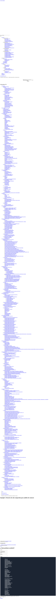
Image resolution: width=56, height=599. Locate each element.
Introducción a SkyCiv (6, 86)
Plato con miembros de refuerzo (8, 433)
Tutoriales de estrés (5, 456)
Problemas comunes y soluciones (7, 236)
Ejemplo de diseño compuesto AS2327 (9, 234)
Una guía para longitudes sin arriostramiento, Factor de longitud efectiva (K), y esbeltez (15, 221)
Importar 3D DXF (7, 395)
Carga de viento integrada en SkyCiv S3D (10, 254)
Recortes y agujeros (7, 181)
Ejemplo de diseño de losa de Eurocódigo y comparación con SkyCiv (13, 217)
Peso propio (6, 141)
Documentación (6, 593)
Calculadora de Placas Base (8, 584)
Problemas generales (7, 238)
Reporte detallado (7, 314)
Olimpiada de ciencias (6, 481)
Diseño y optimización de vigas (7, 112)
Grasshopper (6, 385)
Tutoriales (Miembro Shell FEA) (7, 374)
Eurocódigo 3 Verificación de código (9, 230)
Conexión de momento (7, 463)
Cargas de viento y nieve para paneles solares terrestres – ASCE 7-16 (13, 417)
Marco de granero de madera (8, 425)
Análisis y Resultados (6, 363)
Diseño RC (6, 152)
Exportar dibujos (7, 168)
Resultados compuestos (7, 191)
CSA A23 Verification (7, 213)
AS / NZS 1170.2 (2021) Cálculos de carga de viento (11, 241)
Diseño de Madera (7, 575)
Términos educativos (7, 106)
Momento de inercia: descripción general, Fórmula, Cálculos (12, 454)
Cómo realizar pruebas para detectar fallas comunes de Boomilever (13, 484)
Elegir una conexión (7, 295)
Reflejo (6, 178)
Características (5, 198)
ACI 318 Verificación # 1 (9, 271)
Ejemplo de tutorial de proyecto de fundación (8, 292)
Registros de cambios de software (9, 97)
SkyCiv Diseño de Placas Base (5, 315)
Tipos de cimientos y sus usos (8, 466)
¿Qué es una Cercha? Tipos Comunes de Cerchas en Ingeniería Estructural (14, 449)
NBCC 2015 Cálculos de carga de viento (10, 244)
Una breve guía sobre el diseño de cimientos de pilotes (11, 467)
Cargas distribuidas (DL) (8, 137)
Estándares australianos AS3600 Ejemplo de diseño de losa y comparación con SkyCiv (15, 216)
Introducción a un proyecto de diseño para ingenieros (11, 489)
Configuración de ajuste (8, 201)
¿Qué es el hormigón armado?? (8, 458)
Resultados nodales (7, 167)
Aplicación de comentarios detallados (9, 388)
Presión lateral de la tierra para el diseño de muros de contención (12, 348)
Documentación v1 (5, 307)
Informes (4, 164)
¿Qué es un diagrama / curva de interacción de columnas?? (12, 459)
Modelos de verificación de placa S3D (8, 428)
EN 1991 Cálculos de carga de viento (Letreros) (10, 248)
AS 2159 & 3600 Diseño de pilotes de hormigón (11, 286)
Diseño (4, 151)
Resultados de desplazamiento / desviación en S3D (11, 158)
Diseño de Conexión (7, 153)
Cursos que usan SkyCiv (8, 480)
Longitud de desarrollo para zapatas (9, 468)
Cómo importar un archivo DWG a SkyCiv (10, 404)
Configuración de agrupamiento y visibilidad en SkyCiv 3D (12, 390)
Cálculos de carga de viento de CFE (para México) (11, 246)
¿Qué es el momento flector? (8, 444)
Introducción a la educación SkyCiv (9, 478)
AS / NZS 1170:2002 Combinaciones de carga (10, 406)
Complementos (5, 386)
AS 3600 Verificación (7, 212)
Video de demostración (7, 116)
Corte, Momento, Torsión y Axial (9, 157)
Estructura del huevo (7, 424)
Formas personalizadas (6, 182)
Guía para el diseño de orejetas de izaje (9, 436)
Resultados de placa (7, 169)
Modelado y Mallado (5, 354)
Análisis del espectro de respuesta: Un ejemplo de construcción (12, 400)
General (6, 203)
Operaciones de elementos (8, 199)
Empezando (4, 170)
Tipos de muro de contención (8, 345)
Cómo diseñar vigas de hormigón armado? (10, 461)
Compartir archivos (7, 92)
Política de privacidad (7, 98)
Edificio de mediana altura (8, 420)
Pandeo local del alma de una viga (9, 368)
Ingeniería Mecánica (7, 570)
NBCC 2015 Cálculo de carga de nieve (9, 260)
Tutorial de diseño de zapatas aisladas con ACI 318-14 (12, 275)
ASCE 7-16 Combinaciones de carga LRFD (10, 407)
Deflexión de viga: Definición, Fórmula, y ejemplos (11, 443)
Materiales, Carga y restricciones (7, 358)
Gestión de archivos (5, 91)
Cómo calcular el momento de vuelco (9, 349)
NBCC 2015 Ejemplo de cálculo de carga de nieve (11, 415)
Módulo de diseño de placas (6, 214)
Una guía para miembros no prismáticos (9, 222)
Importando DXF (7, 184)
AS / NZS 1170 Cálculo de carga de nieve (10, 259)
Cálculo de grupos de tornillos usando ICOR (10, 306)
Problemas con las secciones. (8, 237)
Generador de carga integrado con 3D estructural (11, 139)
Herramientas (6, 173)
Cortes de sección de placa (8, 163)
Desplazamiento (7, 362)
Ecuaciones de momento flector (8, 471)
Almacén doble (7, 423)
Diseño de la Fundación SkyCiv (8, 563)
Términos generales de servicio (8, 101)
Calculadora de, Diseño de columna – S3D (10, 208)
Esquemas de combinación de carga (9, 143)
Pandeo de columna (7, 392)
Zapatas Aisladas (5, 267)
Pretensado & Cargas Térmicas (8, 140)
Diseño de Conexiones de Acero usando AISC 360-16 (9, 302)
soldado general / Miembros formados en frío (10, 369)
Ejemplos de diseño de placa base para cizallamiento (9, 324)
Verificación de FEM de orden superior (9, 396)
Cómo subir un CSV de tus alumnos (9, 479)
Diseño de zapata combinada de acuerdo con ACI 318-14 (13, 291)
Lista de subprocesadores (8, 99)
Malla (5, 357)
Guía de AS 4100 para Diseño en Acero (9, 438)
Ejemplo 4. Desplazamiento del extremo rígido (10, 377)
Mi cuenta (4, 87)
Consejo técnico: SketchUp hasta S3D (9, 397)
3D (3, 185)
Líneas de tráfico (7, 150)
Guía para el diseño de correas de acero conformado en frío (12, 437)
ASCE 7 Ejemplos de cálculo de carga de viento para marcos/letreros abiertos (14, 250)
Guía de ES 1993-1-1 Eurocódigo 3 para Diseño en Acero (12, 439)
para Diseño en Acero (7, 574)
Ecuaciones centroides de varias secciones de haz (11, 470)
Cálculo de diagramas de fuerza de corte (9, 446)
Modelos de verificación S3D (6, 419)
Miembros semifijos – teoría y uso (9, 403)
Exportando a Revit (7, 394)
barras (5, 119)
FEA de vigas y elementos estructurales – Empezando (9, 352)
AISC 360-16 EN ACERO (8, 297)
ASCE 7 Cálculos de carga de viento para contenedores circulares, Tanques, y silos (15, 251)
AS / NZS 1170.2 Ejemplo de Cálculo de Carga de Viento (12, 413)
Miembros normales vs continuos (9, 131)
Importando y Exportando (8, 117)
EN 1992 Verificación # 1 (9, 272)
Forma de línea (6, 183)
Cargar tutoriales (5, 474)
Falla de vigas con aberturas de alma (9, 366)
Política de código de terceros (8, 104)
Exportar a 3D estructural (8, 204)
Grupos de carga (7, 142)
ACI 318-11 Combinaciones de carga (9, 408)
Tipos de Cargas (7, 475)
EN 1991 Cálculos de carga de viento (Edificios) (11, 243)
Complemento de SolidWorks (8, 384)
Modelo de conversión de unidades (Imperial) (10, 426)
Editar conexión (7, 311)
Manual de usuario (7, 269)
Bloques (6, 202)
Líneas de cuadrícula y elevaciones (9, 126)
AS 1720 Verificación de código (9, 233)
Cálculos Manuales (5, 111)
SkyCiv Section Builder (7, 561)
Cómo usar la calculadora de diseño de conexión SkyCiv (10, 296)
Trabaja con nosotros (7, 594)
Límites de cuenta (7, 90)
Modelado (4, 118)
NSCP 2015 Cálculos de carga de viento (10, 245)
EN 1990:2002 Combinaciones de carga (10, 409)
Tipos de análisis (7, 364)
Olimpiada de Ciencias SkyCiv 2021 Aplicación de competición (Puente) (13, 485)
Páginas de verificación (6, 342)
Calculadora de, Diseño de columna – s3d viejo (10, 209)
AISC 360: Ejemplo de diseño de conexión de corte (11, 303)
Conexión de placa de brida (9, 299)
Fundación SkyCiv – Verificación (9, 270)
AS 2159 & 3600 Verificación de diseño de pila (10, 287)
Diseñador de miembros (8, 154)
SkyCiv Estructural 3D (6, 389)
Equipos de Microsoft (7, 383)
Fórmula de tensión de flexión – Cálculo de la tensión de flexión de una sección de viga (15, 457)
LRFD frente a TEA (7, 402)
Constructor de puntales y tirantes (9, 129)
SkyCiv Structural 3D (4, 113)
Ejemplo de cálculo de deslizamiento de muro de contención (12, 350)
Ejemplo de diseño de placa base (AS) (9, 320)
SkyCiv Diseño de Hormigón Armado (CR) (7, 205)
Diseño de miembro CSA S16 (8, 226)
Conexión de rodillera (9, 300)
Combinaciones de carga (6, 405)
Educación (3, 477)
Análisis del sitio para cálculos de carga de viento (11, 255)
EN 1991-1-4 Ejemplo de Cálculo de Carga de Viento (11, 414)
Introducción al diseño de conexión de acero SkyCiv (11, 294)
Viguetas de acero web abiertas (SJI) (9, 135)
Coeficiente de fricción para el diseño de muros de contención (12, 347)
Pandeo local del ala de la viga (8, 367)
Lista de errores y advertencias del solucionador (10, 149)
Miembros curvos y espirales (8, 134)
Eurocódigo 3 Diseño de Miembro (9, 225)
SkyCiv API (3, 378)
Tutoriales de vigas (5, 440)
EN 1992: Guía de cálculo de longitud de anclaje (11, 281)
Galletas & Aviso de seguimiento (9, 105)
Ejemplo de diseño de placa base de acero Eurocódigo (11, 337)
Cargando (4, 410)
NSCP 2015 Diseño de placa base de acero (10, 340)
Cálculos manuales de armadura (8, 162)
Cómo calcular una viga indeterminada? (9, 447)
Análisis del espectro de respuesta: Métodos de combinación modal (13, 401)
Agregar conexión (7, 308)
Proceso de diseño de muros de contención (10, 346)
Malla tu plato (6, 124)
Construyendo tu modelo (6, 108)
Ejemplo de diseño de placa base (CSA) (9, 318)
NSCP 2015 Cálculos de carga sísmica (9, 264)
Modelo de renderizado (7, 313)
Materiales (6, 122)
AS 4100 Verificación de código (9, 231)
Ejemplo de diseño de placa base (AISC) (10, 321)
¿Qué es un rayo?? (7, 441)
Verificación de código (6, 210)
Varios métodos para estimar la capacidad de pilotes (11, 288)
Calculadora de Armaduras (8, 580)
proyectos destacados (5, 472)
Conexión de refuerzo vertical (10, 301)
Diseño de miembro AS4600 (8, 228)
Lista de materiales (7, 387)
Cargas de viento (5, 240)
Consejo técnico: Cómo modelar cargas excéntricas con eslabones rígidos (13, 398)
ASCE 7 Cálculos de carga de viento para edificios (11, 242)
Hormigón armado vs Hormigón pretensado (10, 460)
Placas (5, 123)
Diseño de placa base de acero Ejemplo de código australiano (12, 336)
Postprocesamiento (5, 155)
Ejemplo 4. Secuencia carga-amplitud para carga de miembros (12, 373)
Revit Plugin (6, 382)
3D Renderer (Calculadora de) (7, 110)
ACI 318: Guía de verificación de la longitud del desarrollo (12, 279)
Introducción (6, 268)
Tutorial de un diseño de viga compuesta (10, 235)
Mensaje (1, 554)
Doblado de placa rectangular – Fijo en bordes (10, 430)
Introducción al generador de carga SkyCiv (8, 239)
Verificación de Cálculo (8, 187)
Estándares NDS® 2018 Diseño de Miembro (10, 224)
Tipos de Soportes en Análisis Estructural (10, 448)
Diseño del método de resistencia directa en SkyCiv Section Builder (11, 192)
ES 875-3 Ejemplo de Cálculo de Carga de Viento (11, 416)
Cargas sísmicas (5, 262)
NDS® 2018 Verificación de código (9, 232)
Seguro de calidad (7, 95)
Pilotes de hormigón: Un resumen (9, 283)
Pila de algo (4, 282)
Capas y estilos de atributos (8, 197)
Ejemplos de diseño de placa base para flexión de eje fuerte (10, 332)
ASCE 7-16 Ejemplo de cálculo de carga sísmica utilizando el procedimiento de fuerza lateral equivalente (17, 418)
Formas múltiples (7, 180)
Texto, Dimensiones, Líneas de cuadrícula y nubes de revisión (12, 200)
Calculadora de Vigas (7, 579)
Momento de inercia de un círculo (9, 455)
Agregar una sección (5, 109)
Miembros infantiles (7, 310)
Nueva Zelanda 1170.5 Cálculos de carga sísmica (11, 263)
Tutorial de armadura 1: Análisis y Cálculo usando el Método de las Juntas (14, 450)
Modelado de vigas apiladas (8, 393)
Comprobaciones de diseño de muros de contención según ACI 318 (13, 351)
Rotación (6, 177)
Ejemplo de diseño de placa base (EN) (9, 319)
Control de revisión (7, 93)
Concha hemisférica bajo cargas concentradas (10, 434)
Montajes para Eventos (7, 572)
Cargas (6, 361)
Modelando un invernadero (8, 473)
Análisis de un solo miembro (8, 161)
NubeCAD (3, 193)
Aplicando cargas (5, 136)
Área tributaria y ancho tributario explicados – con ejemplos (12, 476)
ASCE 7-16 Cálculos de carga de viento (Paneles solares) (12, 249)
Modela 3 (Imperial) (7, 344)
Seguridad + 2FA (7, 96)
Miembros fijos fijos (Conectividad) (9, 133)
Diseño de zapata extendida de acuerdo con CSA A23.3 (13, 277)
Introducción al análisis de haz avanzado (10, 353)
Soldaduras (6, 312)
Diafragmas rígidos (7, 128)
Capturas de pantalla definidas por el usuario (10, 166)
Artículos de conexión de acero (7, 305)
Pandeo (6, 160)
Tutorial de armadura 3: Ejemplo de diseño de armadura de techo (12, 451)
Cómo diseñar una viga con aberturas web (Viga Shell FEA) (12, 356)
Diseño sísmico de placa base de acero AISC (10, 339)
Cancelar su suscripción (8, 88)
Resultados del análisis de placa (8, 159)
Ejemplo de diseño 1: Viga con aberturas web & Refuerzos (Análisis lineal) (14, 371)
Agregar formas (7, 171)
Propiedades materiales (7, 359)
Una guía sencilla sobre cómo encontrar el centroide (11, 453)
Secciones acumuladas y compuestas (7, 179)
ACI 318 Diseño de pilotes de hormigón (10, 285)
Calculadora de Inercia (7, 582)
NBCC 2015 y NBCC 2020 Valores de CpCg (10, 256)
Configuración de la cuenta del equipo (9, 89)
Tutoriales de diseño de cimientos (7, 464)
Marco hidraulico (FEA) (8, 422)
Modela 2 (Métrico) (7, 343)
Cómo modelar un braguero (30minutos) (10, 487)
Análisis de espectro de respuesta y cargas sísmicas (11, 148)
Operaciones (6, 127)
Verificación (6, 265)
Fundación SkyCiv (4, 266)
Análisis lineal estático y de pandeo (9, 146)
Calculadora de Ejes (7, 581)
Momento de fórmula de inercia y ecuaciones (10, 469)
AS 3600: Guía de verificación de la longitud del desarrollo (12, 280)
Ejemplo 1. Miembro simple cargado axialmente (10, 375)
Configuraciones (7, 115)
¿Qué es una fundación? (8, 465)
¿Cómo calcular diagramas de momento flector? (10, 445)
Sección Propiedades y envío (8, 172)
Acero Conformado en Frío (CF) (8, 576)
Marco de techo (7, 421)
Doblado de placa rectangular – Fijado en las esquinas (11, 429)
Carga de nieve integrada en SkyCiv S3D (10, 261)
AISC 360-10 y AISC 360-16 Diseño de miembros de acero (12, 223)
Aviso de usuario (7, 102)
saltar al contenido (2, 0)
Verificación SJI (7, 427)
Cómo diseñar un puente (8, 483)
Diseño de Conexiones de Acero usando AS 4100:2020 (10, 304)
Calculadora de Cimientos (8, 583)
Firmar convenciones (7, 156)
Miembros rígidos (7, 132)
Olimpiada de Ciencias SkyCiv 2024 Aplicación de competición (12, 486)
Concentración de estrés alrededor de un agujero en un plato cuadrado (13, 435)
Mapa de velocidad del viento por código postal (10, 253)
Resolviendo (4, 144)
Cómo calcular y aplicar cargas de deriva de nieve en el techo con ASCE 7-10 (14, 412)
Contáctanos (6, 591)
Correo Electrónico (2, 551)
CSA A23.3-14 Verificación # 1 (10, 273)
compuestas (6, 121)
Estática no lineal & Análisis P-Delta (9, 147)
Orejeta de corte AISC (7, 338)
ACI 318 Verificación (7, 211)
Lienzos (6, 195)
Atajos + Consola (7, 194)
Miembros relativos (7, 120)
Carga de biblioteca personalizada (9, 174)
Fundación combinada (6, 289)
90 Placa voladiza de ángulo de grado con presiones (11, 432)
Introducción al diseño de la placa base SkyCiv (10, 335)
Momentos (6, 138)
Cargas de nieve (5, 257)
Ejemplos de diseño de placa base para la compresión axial (10, 317)
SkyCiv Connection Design (5, 293)
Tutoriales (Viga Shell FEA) (6, 370)
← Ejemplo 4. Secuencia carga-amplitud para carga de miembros (8, 544)
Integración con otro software (8, 175)
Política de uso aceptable (8, 103)
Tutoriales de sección (5, 452)
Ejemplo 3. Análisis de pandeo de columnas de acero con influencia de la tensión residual (15, 372)
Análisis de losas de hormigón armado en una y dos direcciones (12, 218)
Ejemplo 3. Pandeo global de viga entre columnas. (11, 376)
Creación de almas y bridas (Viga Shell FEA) (10, 355)
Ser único (6, 220)
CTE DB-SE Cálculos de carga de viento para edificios (11, 252)
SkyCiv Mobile (5, 100)
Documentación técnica (8, 274)
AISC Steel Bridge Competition (9, 488)
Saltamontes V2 (7, 381)
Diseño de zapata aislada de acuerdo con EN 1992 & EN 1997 (13, 276)
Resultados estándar (7, 190)
